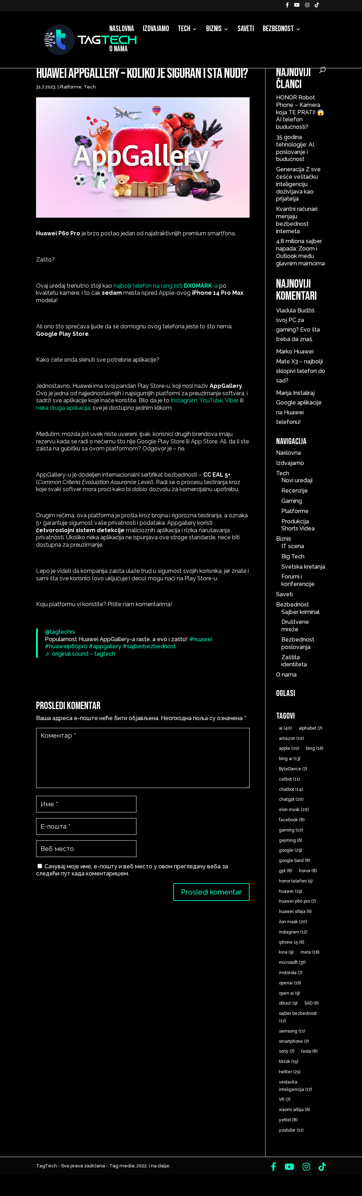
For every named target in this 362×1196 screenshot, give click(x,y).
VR (284, 1099)
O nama (118, 50)
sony (286, 1051)
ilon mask (293, 921)
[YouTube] (297, 6)
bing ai (289, 758)
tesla (309, 1051)
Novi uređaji (297, 480)
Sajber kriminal (300, 612)
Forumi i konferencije (298, 580)
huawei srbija (295, 911)
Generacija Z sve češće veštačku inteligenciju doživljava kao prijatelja (298, 184)
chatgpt (291, 799)
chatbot (291, 789)
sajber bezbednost (298, 1017)
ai (285, 728)
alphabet (310, 728)
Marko (284, 351)
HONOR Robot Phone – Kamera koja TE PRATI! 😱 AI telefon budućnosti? (300, 112)
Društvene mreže (295, 626)
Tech (184, 30)
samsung (292, 1031)
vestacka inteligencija (295, 1086)
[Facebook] (287, 6)
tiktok (288, 1061)
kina (286, 952)
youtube (291, 1130)
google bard (294, 860)
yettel (288, 1119)
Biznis (214, 30)
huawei (290, 891)
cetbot (289, 779)
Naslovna (121, 30)
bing (314, 748)
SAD (311, 1003)
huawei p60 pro (297, 901)
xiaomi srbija (294, 1109)
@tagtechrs (60, 631)
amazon (291, 738)
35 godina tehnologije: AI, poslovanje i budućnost (295, 148)
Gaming (291, 501)
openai (290, 983)
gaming (291, 830)
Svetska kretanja (303, 566)
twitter (289, 1071)
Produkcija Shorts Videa (298, 525)
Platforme (71, 87)
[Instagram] (307, 6)
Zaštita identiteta (294, 661)
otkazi (288, 1003)
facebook (291, 819)
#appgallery (105, 646)
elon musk (294, 809)
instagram (293, 932)
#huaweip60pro (66, 646)
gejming (290, 840)
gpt (285, 870)
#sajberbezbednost (149, 646)
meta (309, 952)
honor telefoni (296, 881)
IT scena (292, 546)
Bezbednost (278, 30)
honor (308, 870)
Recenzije (294, 490)
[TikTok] (317, 6)
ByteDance (293, 768)
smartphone (294, 1041)
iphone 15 (291, 942)
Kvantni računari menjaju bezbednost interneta (296, 220)
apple (289, 748)
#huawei (200, 639)
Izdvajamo (156, 30)
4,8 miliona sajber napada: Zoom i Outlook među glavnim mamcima (300, 252)
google (290, 850)
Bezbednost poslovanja (297, 643)
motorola (290, 972)
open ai (289, 993)
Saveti (246, 30)
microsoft (292, 962)
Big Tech (292, 556)
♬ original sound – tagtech (80, 653)
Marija (284, 393)
